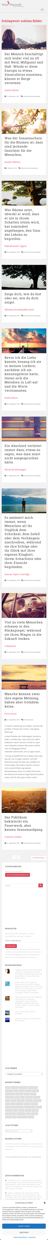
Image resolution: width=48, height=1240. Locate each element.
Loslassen (20, 1101)
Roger (10, 1193)
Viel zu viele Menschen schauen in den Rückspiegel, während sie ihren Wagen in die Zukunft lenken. (24, 630)
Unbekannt (10, 646)
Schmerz (34, 1104)
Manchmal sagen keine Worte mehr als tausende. (28, 1019)
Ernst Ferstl (10, 713)
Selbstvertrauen (30, 1107)
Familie (22, 1091)
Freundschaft (10, 1094)
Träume (28, 1110)
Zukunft (31, 1117)
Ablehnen (24, 1232)
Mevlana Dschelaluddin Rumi (19, 309)
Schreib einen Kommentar (31, 96)
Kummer (36, 1097)
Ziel (15, 1117)
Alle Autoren (11, 1125)
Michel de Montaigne (15, 469)
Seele (7, 1107)
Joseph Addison (12, 161)
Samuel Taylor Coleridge (17, 574)
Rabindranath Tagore (16, 246)
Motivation (37, 1101)
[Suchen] (40, 885)
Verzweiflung (21, 1114)
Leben (8, 1101)
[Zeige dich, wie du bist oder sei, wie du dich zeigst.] (24, 277)
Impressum (32, 1237)
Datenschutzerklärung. (28, 957)
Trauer (39, 1107)
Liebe (13, 1101)
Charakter (14, 1087)
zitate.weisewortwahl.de (17, 875)
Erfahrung (9, 1091)
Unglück (35, 1110)
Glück (17, 1097)
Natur (12, 1104)
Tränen (21, 1110)
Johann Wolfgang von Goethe (25, 1144)
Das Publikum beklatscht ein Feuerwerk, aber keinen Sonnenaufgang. (24, 823)
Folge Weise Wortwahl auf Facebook (23, 1157)
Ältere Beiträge (38, 858)
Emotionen (23, 1087)
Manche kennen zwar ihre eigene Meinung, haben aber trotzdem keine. (22, 700)
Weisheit (34, 1114)
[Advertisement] (22, 907)
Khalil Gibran (11, 397)
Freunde (35, 1091)
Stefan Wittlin (12, 90)
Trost (15, 1110)
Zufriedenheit (22, 1117)
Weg (28, 1114)
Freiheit (28, 1091)
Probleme (19, 1104)
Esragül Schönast (36, 1146)
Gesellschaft (10, 1097)
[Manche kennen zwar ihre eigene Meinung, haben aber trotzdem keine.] (24, 677)
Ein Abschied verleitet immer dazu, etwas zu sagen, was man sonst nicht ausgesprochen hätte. (23, 454)
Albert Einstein (25, 1146)
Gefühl (33, 1094)
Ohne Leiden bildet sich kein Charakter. (25, 1012)
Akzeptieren (24, 1226)
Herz (22, 1097)
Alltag (7, 1087)
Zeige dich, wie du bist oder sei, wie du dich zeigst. (23, 298)
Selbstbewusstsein (17, 1107)
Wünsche (9, 1117)
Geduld (27, 1094)
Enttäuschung (33, 1087)
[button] (45, 1203)
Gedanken (19, 1094)
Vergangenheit (10, 1114)
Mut (7, 1104)
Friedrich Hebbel (13, 836)
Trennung (9, 1110)
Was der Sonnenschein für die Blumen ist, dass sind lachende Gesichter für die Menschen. (24, 146)
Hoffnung (29, 1097)
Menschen (29, 1101)
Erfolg (16, 1091)
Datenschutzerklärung (20, 1237)
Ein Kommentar (28, 720)
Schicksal (27, 1104)
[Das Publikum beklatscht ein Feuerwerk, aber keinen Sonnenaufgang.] (24, 800)
